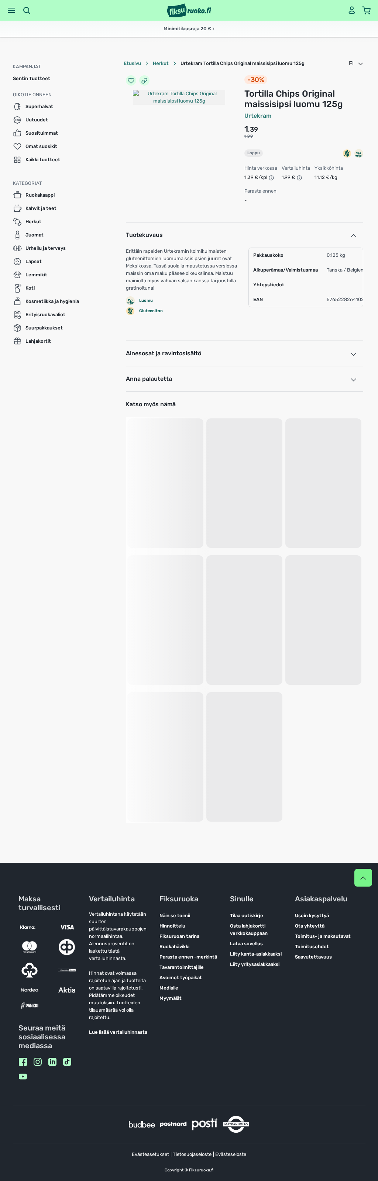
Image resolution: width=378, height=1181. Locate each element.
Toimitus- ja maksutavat (323, 936)
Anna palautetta (149, 378)
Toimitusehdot (312, 946)
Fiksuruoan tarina (179, 936)
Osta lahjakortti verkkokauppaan (249, 929)
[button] (11, 10)
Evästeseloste (230, 1154)
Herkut (161, 63)
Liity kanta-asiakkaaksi (256, 954)
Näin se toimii (174, 915)
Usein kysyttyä (312, 915)
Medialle (168, 988)
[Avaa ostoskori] (367, 10)
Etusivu (132, 63)
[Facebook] (22, 1061)
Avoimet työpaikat (180, 977)
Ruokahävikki (174, 946)
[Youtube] (22, 1076)
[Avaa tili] (352, 10)
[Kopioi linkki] (144, 80)
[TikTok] (67, 1061)
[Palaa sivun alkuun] (363, 878)
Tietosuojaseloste (192, 1154)
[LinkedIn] (52, 1061)
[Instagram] (37, 1061)
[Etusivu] (189, 10)
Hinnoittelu (172, 926)
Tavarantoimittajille (181, 967)
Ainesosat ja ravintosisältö (163, 353)
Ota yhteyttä (309, 926)
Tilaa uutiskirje (246, 915)
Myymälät (170, 998)
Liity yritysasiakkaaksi (254, 964)
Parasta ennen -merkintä (188, 957)
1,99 (248, 136)
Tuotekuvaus (144, 234)
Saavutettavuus (313, 957)
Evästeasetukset (150, 1154)
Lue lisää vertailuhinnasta (118, 1032)
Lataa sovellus (246, 943)
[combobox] (356, 63)
